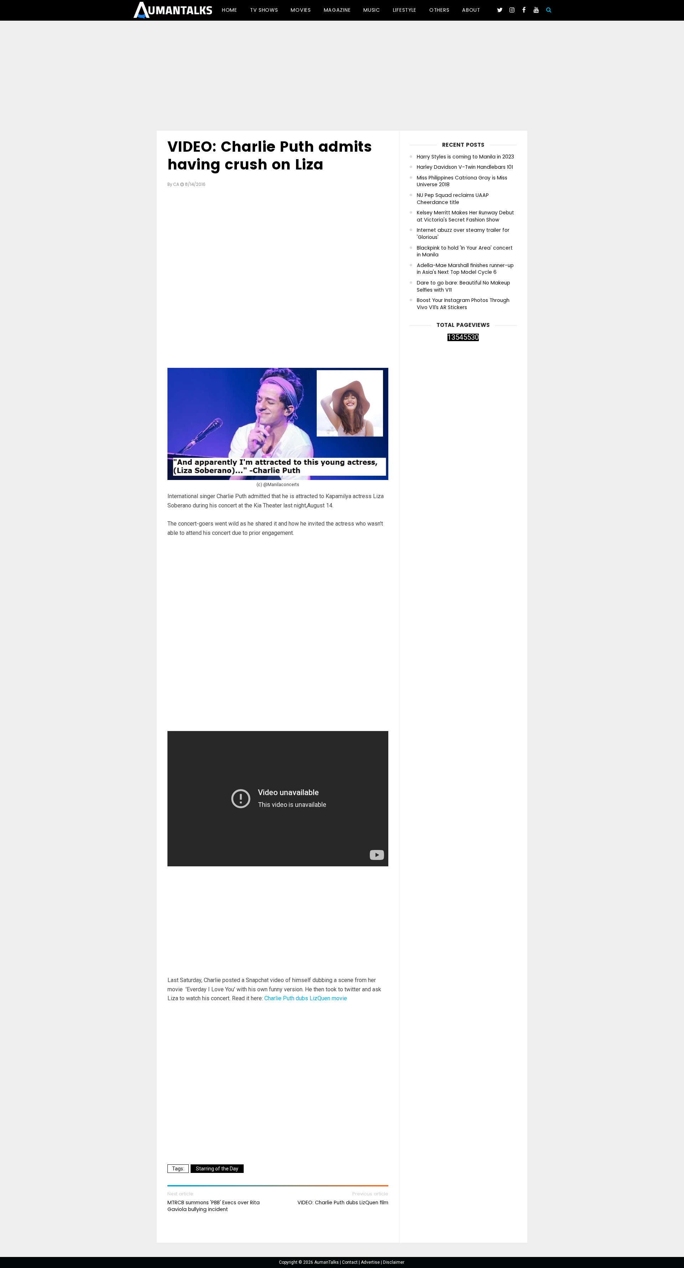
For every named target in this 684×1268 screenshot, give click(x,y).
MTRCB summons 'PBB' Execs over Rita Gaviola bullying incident (213, 1205)
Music (371, 10)
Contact (350, 1262)
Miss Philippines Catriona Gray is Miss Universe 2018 (462, 181)
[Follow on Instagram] (512, 10)
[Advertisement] (342, 76)
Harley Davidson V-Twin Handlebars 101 (465, 167)
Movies (301, 10)
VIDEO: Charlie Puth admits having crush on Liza (269, 155)
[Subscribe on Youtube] (536, 10)
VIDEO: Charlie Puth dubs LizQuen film (342, 1202)
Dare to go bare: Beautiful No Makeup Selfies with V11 (463, 286)
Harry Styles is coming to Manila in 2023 (465, 156)
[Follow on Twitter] (499, 10)
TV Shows (264, 10)
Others (439, 10)
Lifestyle (404, 10)
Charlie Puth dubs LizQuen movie (305, 998)
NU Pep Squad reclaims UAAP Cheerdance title (453, 199)
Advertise (371, 1262)
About (471, 10)
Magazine (337, 10)
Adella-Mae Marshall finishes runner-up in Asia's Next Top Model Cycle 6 (465, 269)
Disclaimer (393, 1262)
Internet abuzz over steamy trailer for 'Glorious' (463, 234)
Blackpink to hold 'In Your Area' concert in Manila (465, 252)
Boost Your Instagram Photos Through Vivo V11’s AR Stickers (463, 304)
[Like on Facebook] (524, 10)
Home (229, 10)
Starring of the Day (217, 1169)
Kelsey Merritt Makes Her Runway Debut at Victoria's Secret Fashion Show (465, 216)
